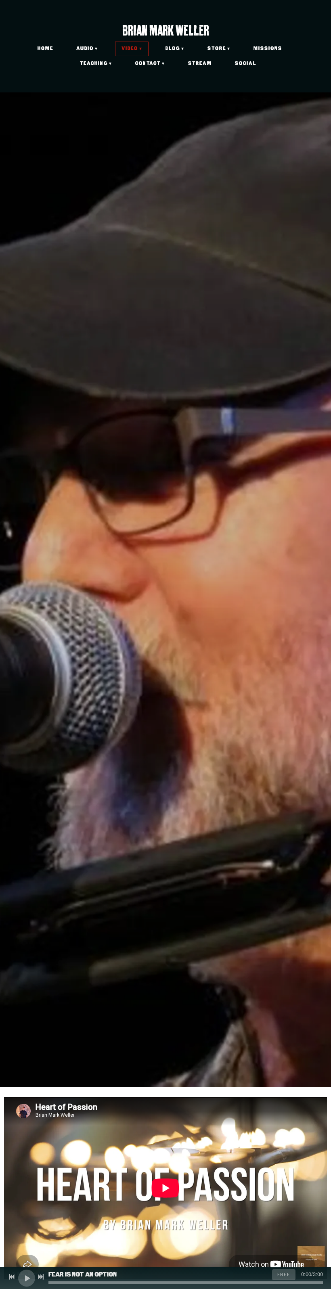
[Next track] (40, 1277)
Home (45, 48)
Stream (200, 63)
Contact (148, 63)
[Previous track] (11, 1277)
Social (245, 63)
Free (283, 1274)
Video (130, 48)
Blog (173, 48)
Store (216, 48)
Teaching (94, 63)
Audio (85, 48)
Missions (267, 48)
